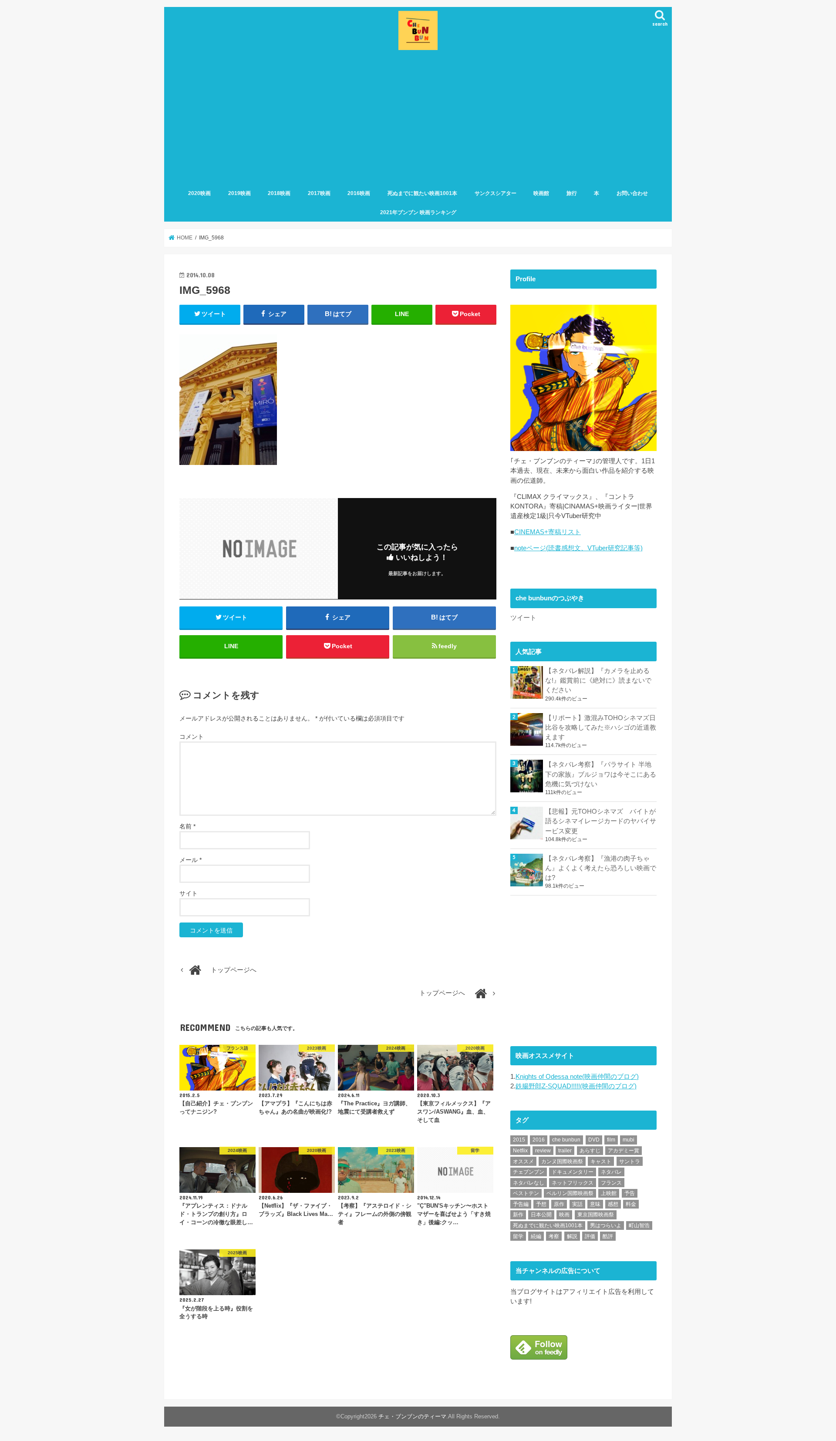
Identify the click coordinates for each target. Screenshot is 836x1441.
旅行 (571, 193)
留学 (518, 1236)
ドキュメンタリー (572, 1172)
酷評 (608, 1236)
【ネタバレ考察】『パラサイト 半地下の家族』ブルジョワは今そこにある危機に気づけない (600, 774)
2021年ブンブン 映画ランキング (418, 212)
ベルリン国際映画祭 (569, 1193)
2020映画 (199, 193)
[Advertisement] (418, 118)
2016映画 (358, 193)
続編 (536, 1236)
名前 (187, 826)
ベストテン (526, 1193)
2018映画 (279, 193)
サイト (188, 893)
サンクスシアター (495, 193)
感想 (613, 1204)
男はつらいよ (605, 1225)
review (543, 1151)
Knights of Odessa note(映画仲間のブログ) (577, 1076)
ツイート (523, 617)
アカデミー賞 (623, 1151)
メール (190, 859)
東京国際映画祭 (595, 1215)
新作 (518, 1215)
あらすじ (590, 1151)
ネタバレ (611, 1172)
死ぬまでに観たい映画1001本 (422, 193)
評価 (590, 1236)
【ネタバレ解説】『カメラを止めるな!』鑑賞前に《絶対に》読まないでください (598, 680)
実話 (577, 1204)
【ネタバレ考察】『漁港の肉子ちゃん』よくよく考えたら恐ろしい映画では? (600, 868)
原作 (559, 1204)
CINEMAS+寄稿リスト (547, 532)
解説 (572, 1236)
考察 (554, 1236)
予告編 (521, 1204)
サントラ (629, 1161)
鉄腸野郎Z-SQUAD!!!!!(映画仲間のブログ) (576, 1086)
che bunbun (566, 1140)
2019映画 (239, 193)
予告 (629, 1193)
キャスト (600, 1161)
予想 (541, 1204)
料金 (631, 1204)
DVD (594, 1140)
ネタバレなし (528, 1183)
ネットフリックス (572, 1183)
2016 (539, 1140)
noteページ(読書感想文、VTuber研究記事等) (578, 548)
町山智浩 (639, 1225)
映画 (564, 1215)
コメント (191, 736)
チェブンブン (528, 1172)
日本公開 (541, 1215)
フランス (611, 1183)
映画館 (541, 193)
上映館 (609, 1193)
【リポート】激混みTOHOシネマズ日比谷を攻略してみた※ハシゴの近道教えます (600, 727)
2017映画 (319, 193)
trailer (565, 1151)
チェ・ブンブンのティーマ (412, 1416)
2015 (519, 1140)
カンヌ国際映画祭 (562, 1161)
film (611, 1140)
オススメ (523, 1161)
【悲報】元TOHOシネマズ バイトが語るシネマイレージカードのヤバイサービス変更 (600, 821)
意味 (595, 1204)
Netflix (520, 1151)
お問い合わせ (632, 193)
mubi (628, 1140)
